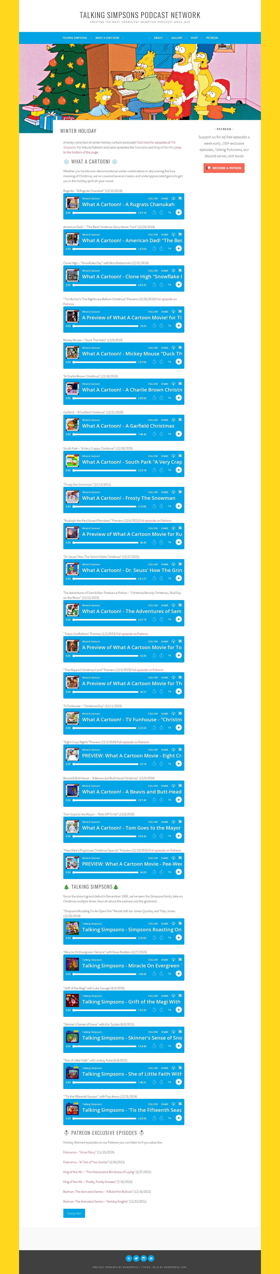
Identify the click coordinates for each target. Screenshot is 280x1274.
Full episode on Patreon (156, 520)
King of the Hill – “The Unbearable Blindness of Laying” (99, 1172)
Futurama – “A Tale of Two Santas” (86, 1162)
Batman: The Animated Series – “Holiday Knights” (96, 1201)
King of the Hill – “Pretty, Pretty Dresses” (89, 1182)
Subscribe (74, 1213)
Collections (137, 38)
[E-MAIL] (151, 1258)
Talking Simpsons (74, 38)
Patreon (212, 38)
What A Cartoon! (107, 38)
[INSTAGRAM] (143, 1258)
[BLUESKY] (129, 1258)
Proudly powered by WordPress (116, 1267)
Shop (194, 38)
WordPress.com (175, 1267)
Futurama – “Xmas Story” (80, 1152)
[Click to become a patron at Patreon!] (224, 174)
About (158, 38)
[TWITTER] (136, 1258)
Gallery (176, 38)
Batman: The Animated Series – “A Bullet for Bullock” (98, 1192)
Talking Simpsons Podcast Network (140, 14)
